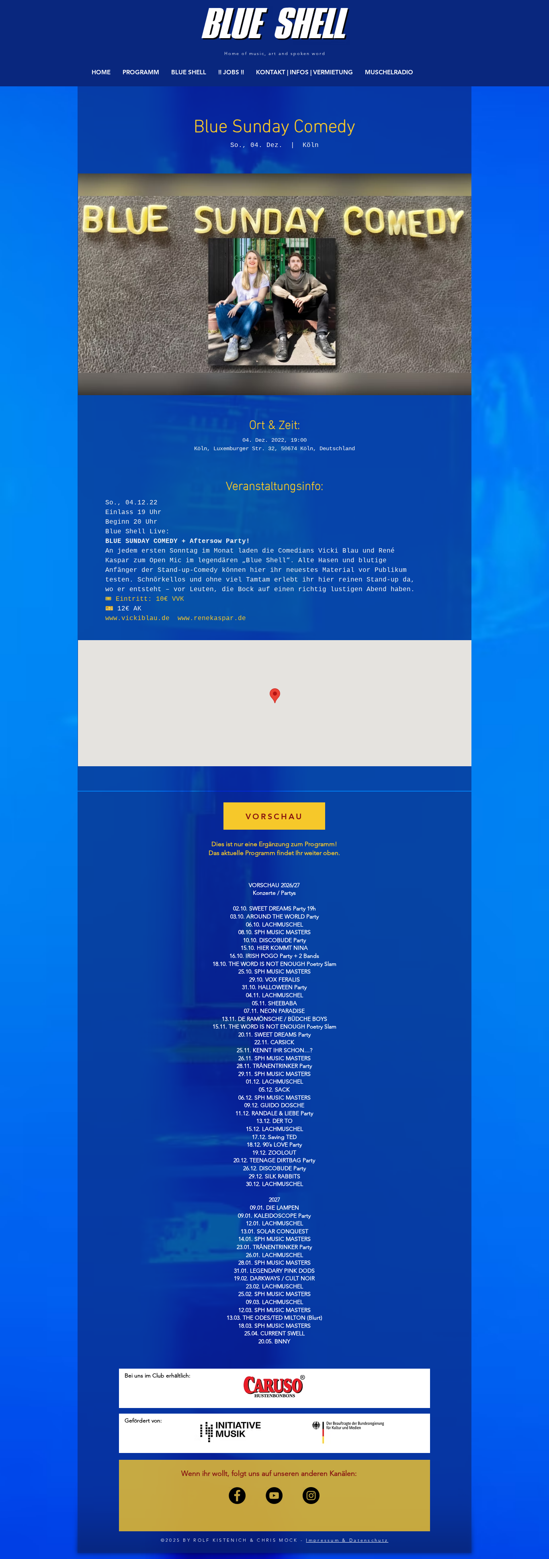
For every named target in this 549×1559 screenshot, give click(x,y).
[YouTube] (274, 1495)
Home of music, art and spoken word (274, 53)
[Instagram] (311, 1495)
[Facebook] (237, 1495)
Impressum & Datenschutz (347, 1540)
